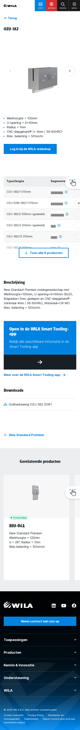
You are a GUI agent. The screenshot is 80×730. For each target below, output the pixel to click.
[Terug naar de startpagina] (10, 5)
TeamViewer (31, 718)
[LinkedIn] (54, 605)
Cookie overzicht (14, 715)
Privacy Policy (36, 715)
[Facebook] (74, 605)
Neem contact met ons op (40, 621)
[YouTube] (63, 605)
